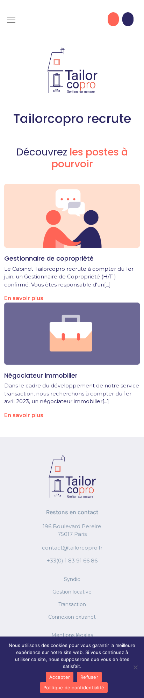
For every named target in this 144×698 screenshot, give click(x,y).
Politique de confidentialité (73, 687)
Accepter (59, 677)
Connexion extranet (72, 617)
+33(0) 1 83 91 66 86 (72, 560)
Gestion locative (72, 592)
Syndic (72, 579)
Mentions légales (72, 635)
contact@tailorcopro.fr (72, 547)
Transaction (72, 604)
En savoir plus (23, 298)
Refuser (89, 677)
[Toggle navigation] (11, 20)
